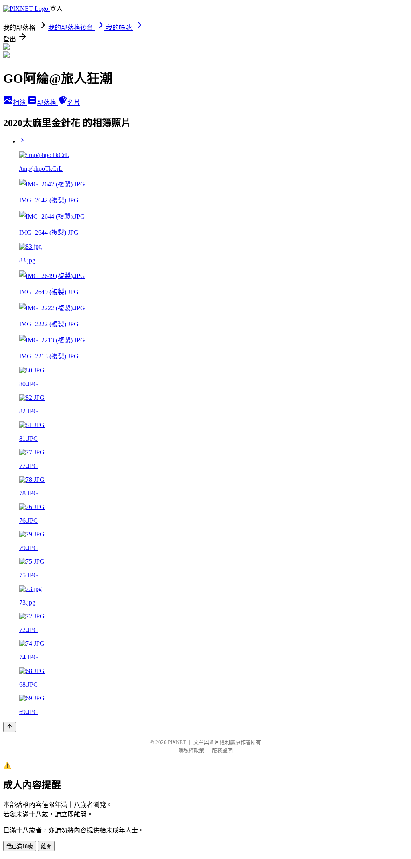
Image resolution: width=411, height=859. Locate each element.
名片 (73, 102)
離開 (46, 846)
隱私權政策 (191, 750)
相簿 (20, 102)
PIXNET (177, 742)
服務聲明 (222, 750)
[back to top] (9, 727)
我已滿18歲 (19, 846)
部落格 (47, 102)
